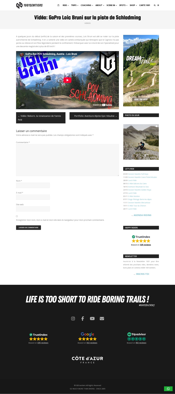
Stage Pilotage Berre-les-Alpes (140, 199)
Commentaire (23, 142)
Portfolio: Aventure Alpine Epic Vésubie (95, 115)
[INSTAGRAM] (73, 318)
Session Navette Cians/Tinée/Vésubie (142, 177)
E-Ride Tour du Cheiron (137, 206)
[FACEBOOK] (82, 318)
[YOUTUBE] (92, 318)
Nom (19, 180)
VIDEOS (88, 23)
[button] (141, 239)
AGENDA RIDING (142, 215)
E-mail (19, 192)
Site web (20, 204)
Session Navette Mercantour (139, 202)
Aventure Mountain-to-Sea (138, 187)
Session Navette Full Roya (138, 174)
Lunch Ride (132, 180)
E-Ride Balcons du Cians (137, 183)
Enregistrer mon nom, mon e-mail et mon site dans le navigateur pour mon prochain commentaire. (60, 220)
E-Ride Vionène (134, 196)
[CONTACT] (102, 318)
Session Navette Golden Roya (139, 190)
